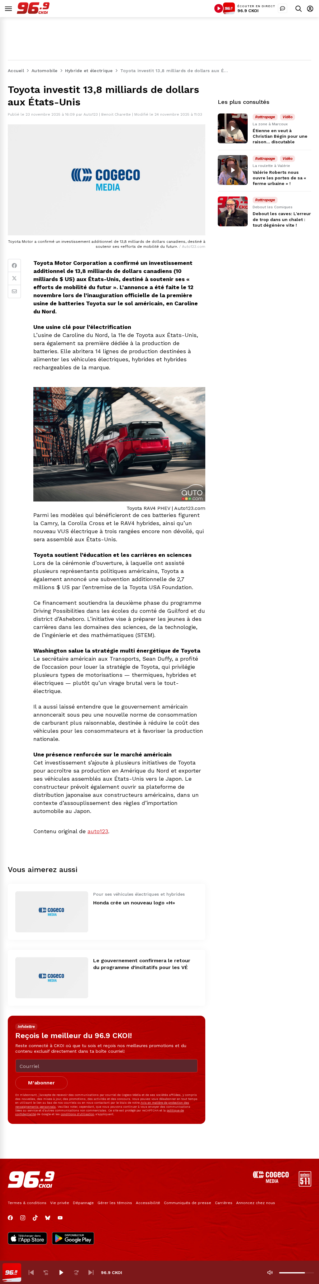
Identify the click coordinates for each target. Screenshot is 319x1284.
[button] (31, 1272)
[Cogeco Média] (271, 1181)
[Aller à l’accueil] (33, 12)
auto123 (98, 831)
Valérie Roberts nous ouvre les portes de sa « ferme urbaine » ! (279, 178)
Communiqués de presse (187, 1203)
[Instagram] (22, 1217)
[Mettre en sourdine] (269, 1272)
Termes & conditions (27, 1203)
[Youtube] (60, 1217)
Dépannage (83, 1203)
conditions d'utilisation (77, 1114)
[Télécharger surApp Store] (27, 1239)
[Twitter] (14, 278)
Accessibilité (148, 1203)
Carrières (223, 1203)
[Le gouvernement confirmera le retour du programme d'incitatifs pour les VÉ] (51, 977)
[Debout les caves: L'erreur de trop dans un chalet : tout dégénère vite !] (233, 211)
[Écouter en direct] (219, 8)
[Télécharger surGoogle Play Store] (73, 1239)
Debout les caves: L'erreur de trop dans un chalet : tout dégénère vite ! (282, 219)
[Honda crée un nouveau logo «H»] (51, 911)
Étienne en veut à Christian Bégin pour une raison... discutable (280, 136)
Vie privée (59, 1203)
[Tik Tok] (35, 1217)
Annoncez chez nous (255, 1203)
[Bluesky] (47, 1217)
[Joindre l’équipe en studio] (282, 8)
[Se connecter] (310, 8)
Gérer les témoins (115, 1203)
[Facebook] (14, 265)
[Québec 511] (305, 1185)
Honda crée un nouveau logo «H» (134, 903)
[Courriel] (14, 291)
